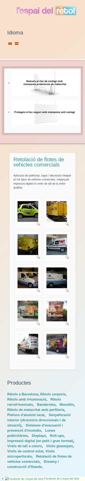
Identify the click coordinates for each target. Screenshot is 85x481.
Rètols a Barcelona (22, 394)
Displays (39, 436)
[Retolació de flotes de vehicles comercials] (28, 211)
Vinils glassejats (59, 446)
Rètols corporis (53, 394)
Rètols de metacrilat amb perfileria (35, 410)
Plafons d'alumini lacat (26, 415)
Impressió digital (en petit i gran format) (40, 441)
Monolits (67, 405)
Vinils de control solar (25, 451)
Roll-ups (57, 436)
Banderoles (46, 405)
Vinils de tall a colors (24, 446)
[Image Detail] (38, 223)
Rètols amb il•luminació (26, 399)
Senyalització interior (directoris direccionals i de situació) (39, 420)
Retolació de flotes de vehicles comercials (38, 162)
